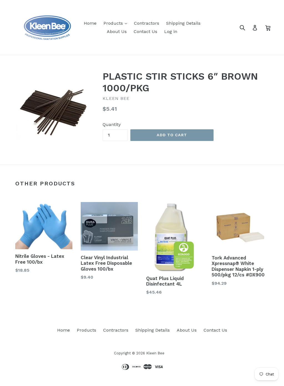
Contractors (146, 23)
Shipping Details (183, 23)
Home (90, 23)
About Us (117, 31)
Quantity (112, 124)
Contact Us (145, 31)
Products (113, 23)
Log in (170, 31)
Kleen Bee (155, 353)
